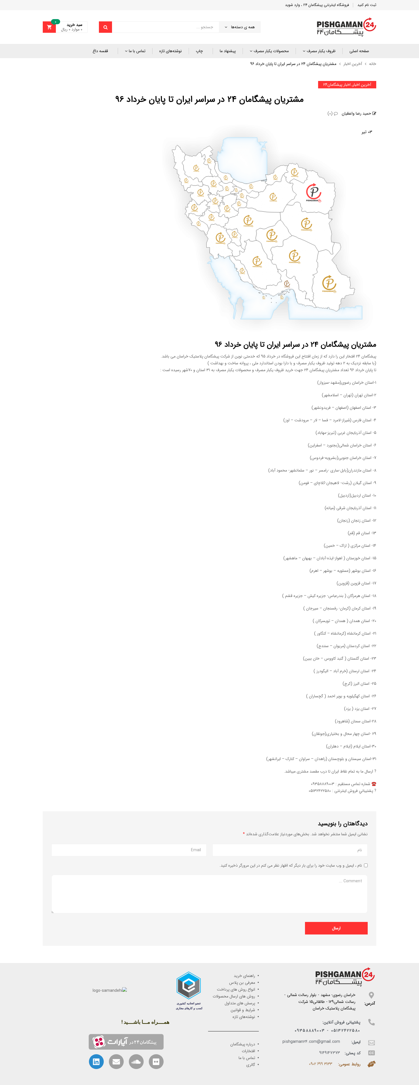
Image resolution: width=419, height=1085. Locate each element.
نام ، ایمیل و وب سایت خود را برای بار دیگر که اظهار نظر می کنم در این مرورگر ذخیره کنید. (290, 865)
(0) (331, 113)
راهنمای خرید (244, 976)
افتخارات (248, 1051)
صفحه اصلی (359, 51)
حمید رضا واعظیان (357, 113)
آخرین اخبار (352, 64)
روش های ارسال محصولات (234, 996)
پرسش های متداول (240, 1003)
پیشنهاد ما (228, 51)
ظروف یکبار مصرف (321, 51)
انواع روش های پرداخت (236, 989)
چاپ (199, 51)
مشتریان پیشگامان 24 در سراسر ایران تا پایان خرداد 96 (209, 99)
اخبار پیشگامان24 (337, 85)
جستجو (105, 27)
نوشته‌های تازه (170, 51)
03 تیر (367, 132)
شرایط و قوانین (243, 1010)
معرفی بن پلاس (242, 983)
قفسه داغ (100, 51)
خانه (372, 64)
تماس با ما (137, 51)
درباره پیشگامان (242, 1044)
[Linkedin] (96, 1061)
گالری (250, 1065)
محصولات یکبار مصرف (271, 51)
